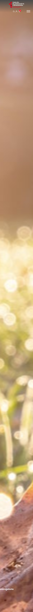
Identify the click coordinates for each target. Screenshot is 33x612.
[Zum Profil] (16, 11)
